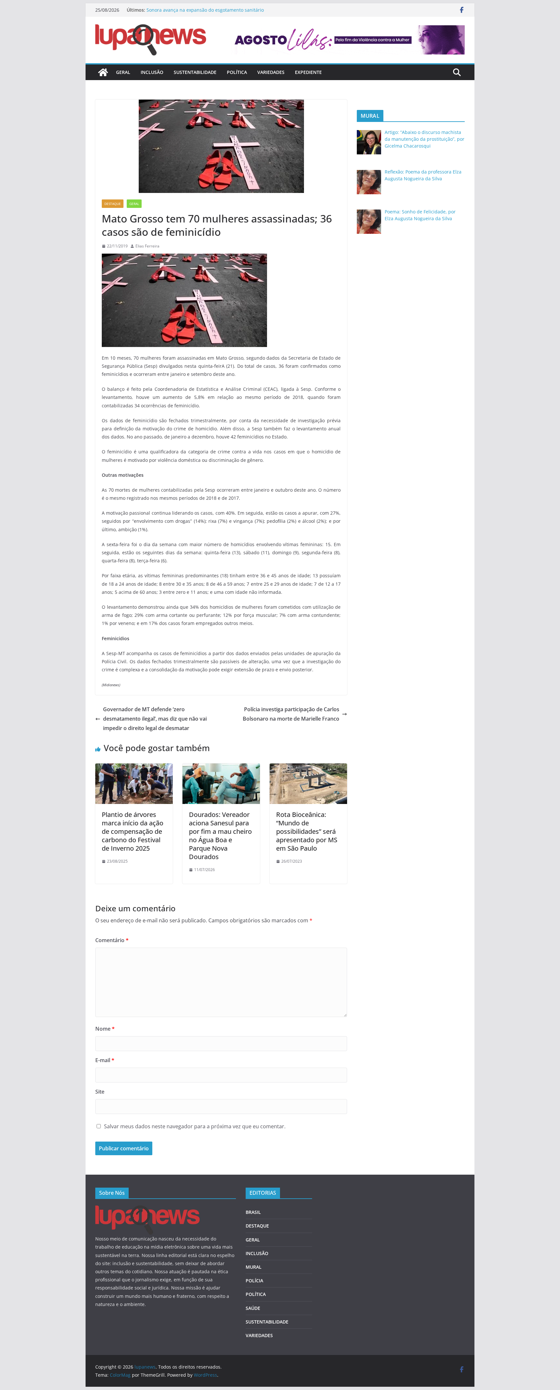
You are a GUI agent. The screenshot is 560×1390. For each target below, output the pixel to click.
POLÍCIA (254, 1280)
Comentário (112, 940)
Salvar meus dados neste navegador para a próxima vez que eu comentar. (195, 1126)
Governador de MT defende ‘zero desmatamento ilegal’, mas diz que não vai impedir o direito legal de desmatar (155, 719)
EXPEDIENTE (308, 72)
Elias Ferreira (147, 246)
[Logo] (147, 1209)
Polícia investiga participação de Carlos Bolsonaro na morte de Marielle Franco (291, 714)
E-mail (104, 1060)
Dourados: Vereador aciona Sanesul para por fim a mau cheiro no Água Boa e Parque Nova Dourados (220, 835)
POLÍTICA (237, 72)
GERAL (123, 72)
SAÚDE (253, 1308)
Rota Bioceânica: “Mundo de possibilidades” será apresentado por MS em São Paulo (306, 831)
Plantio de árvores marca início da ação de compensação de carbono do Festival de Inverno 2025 (132, 831)
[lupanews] (103, 72)
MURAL (254, 1267)
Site (99, 1091)
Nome (105, 1028)
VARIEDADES (271, 72)
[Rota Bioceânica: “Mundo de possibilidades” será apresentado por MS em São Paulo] (308, 768)
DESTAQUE (112, 203)
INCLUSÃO (152, 72)
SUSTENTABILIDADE (195, 72)
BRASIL (253, 1212)
